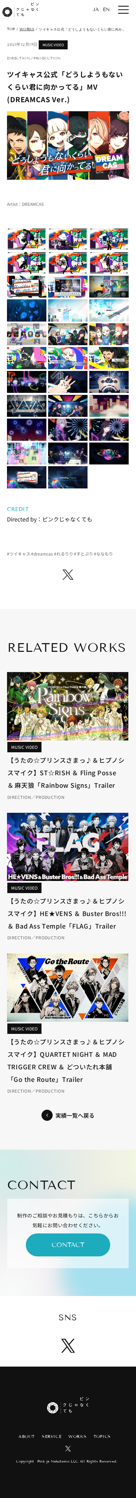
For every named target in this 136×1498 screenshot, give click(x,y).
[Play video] (68, 145)
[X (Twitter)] (68, 574)
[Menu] (124, 9)
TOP (11, 29)
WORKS (27, 29)
